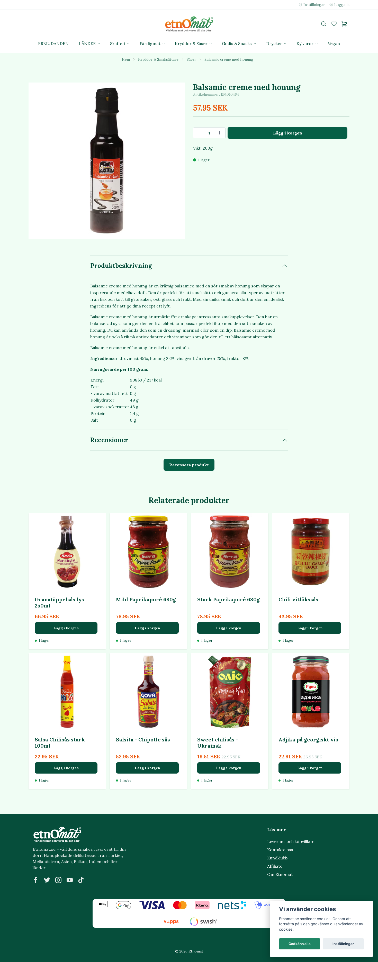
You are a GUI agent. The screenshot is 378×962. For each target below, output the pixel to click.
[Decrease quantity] (199, 133)
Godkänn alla (300, 944)
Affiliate (274, 866)
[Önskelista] (334, 24)
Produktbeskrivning (121, 266)
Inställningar (343, 944)
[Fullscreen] (107, 161)
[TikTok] (81, 880)
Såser (191, 59)
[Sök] (324, 24)
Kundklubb (277, 857)
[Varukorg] (344, 24)
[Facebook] (36, 880)
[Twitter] (47, 880)
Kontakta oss (280, 849)
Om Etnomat (280, 874)
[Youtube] (70, 880)
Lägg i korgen (66, 628)
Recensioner (109, 440)
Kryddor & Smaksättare (158, 59)
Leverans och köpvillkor (290, 841)
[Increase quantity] (219, 133)
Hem (126, 59)
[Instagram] (58, 880)
